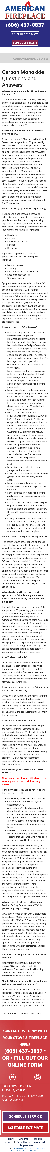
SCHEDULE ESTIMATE (25, 34)
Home (11, 1138)
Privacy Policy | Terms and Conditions (25, 1151)
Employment (27, 1145)
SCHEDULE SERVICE (25, 42)
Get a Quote (23, 1142)
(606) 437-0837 (25, 25)
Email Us (23, 1138)
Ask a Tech (40, 1142)
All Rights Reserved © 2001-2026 (34, 1148)
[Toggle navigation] (4, 49)
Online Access (18, 1149)
